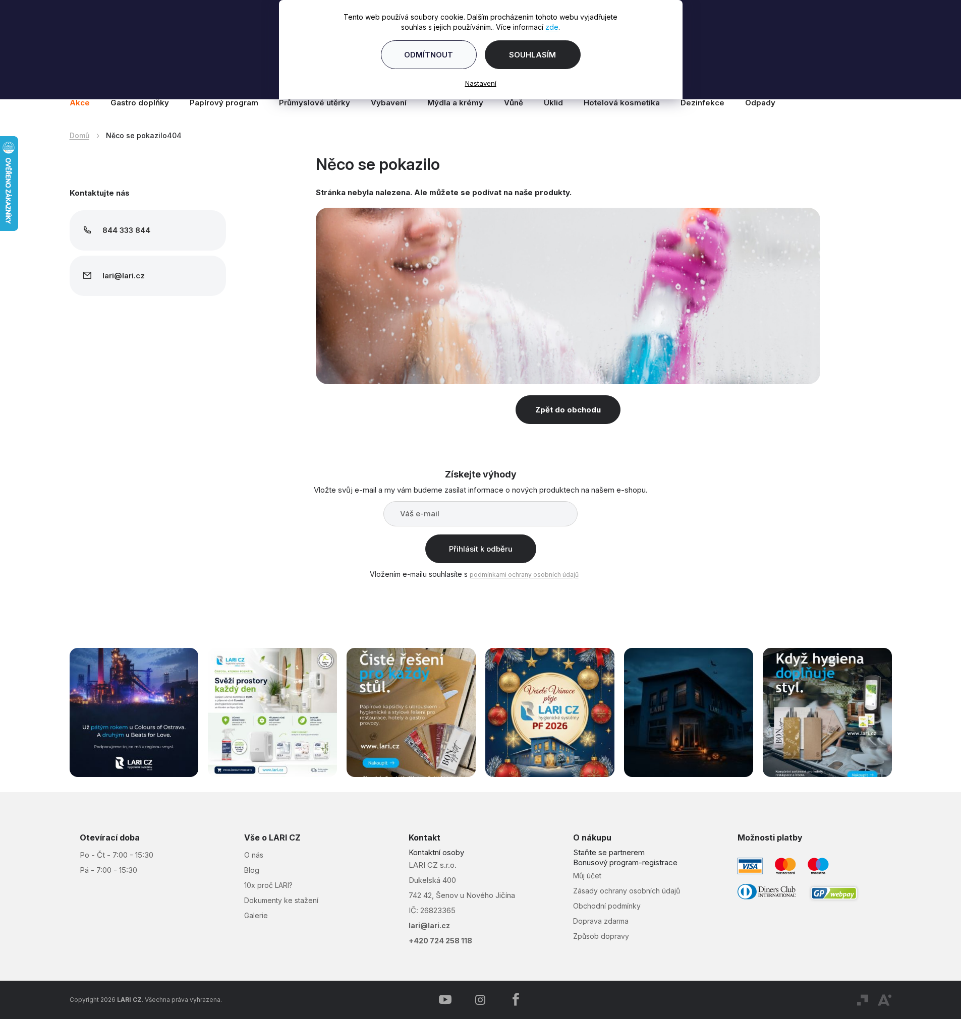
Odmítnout (428, 54)
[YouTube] (445, 1000)
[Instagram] (480, 1000)
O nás (253, 855)
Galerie (256, 915)
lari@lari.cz (429, 925)
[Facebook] (515, 1000)
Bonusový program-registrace (625, 862)
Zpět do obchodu (568, 409)
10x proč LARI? (268, 885)
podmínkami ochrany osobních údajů (524, 574)
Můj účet (587, 875)
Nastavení (480, 83)
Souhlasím (532, 54)
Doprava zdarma (601, 921)
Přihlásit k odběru (481, 549)
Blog (251, 870)
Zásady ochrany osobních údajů (626, 890)
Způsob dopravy (601, 936)
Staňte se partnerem (609, 852)
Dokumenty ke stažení (281, 900)
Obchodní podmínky (607, 906)
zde (551, 27)
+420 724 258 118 (440, 940)
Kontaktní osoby (436, 852)
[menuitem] (85, 102)
